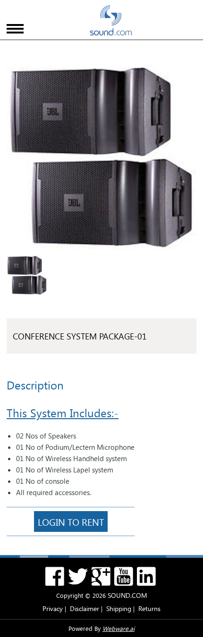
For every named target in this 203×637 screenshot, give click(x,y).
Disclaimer (84, 608)
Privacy (52, 608)
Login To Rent (71, 521)
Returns (149, 608)
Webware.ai (118, 628)
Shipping (118, 608)
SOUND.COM (127, 595)
